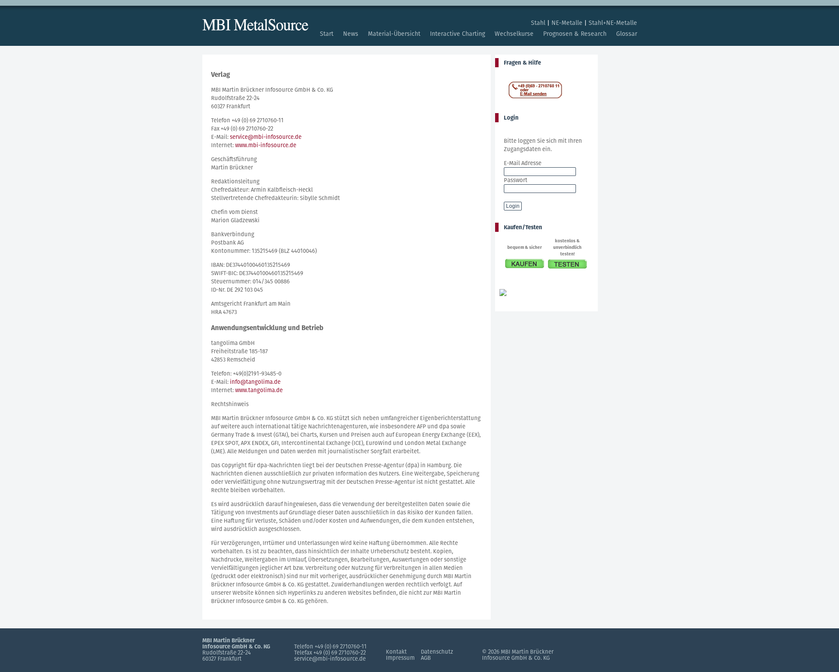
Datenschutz (437, 652)
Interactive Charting (457, 33)
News (350, 33)
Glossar (626, 33)
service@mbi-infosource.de (266, 137)
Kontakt (396, 652)
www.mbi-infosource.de (265, 145)
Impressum (400, 658)
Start (326, 33)
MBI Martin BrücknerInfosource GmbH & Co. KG (518, 655)
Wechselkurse (514, 33)
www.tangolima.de (259, 390)
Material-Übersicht (394, 33)
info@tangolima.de (255, 382)
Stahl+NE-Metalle (613, 22)
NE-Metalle (566, 22)
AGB (426, 658)
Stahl (538, 22)
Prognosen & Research (575, 33)
